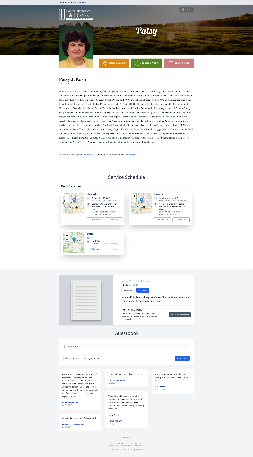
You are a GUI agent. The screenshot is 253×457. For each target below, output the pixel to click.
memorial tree (91, 154)
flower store (130, 154)
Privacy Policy (119, 445)
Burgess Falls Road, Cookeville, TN (107, 243)
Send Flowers (113, 249)
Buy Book (143, 290)
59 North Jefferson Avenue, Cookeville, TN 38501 (104, 213)
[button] (74, 200)
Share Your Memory (180, 314)
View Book (128, 290)
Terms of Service (134, 445)
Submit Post (182, 358)
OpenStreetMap (129, 449)
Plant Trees (114, 220)
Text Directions (95, 220)
